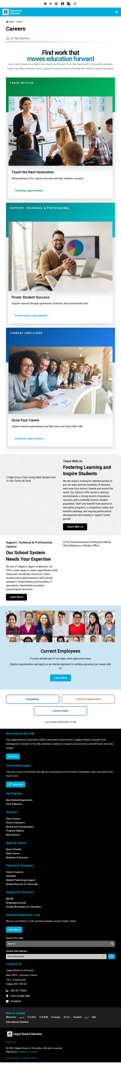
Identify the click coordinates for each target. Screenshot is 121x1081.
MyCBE (9, 898)
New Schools (13, 835)
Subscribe (17, 784)
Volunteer (11, 876)
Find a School (13, 818)
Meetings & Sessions (17, 857)
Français (55, 1017)
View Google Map (20, 995)
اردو (87, 1017)
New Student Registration (19, 800)
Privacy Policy (13, 1058)
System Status (29, 1058)
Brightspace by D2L (16, 903)
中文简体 (31, 1017)
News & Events (13, 849)
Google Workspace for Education (23, 906)
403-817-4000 (18, 990)
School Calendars (15, 822)
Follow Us (11, 1042)
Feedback (15, 1001)
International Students (17, 1022)
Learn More (16, 597)
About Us (13, 756)
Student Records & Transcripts (22, 884)
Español (77, 1017)
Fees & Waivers (14, 804)
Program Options (15, 830)
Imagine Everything (27, 1052)
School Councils (14, 872)
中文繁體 (43, 1017)
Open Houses (13, 853)
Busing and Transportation (20, 826)
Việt (94, 1017)
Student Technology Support (20, 880)
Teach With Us (75, 526)
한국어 (66, 1017)
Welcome (11, 1017)
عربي (21, 1017)
